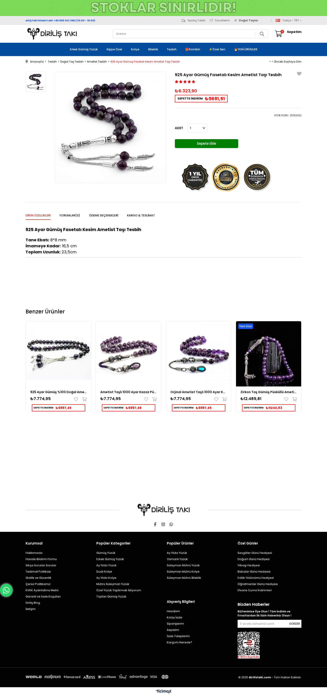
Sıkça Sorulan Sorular (41, 565)
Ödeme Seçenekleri (103, 215)
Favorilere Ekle (77, 399)
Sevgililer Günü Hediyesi (255, 553)
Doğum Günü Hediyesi (254, 559)
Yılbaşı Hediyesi (249, 565)
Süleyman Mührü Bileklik (184, 578)
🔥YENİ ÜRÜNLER (245, 49)
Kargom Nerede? (179, 642)
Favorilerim (222, 20)
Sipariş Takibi (196, 20)
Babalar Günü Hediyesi (254, 571)
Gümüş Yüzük (105, 553)
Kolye (135, 49)
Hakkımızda (34, 553)
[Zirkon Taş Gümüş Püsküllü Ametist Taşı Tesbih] (268, 353)
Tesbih (171, 49)
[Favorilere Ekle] (299, 74)
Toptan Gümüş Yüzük (111, 596)
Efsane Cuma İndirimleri (255, 590)
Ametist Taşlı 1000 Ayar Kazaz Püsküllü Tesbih (128, 392)
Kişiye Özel (114, 49)
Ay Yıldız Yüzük (106, 565)
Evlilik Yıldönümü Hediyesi (256, 578)
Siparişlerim (175, 624)
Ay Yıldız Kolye (106, 578)
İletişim (31, 609)
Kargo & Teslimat (141, 215)
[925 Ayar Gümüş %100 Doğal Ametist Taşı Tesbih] (58, 353)
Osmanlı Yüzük (177, 559)
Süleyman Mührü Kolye (183, 571)
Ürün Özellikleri (38, 215)
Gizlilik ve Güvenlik (38, 578)
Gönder (294, 624)
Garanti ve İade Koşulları (43, 596)
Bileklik (153, 49)
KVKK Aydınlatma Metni (42, 590)
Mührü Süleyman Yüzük (112, 584)
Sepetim (173, 630)
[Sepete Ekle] (83, 399)
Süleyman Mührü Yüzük (183, 565)
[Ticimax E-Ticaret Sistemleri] (164, 691)
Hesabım (173, 611)
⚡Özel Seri (217, 49)
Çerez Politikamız (38, 584)
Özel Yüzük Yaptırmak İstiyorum (118, 590)
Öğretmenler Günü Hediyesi (258, 584)
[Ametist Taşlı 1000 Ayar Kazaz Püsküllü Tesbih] (128, 353)
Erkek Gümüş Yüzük (84, 49)
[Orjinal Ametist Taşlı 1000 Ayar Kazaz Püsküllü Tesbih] (198, 353)
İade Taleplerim (178, 636)
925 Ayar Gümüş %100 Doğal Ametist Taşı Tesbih (58, 392)
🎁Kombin (192, 49)
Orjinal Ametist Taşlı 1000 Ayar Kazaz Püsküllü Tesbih (198, 392)
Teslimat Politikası (38, 571)
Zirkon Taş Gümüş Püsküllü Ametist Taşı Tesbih (268, 392)
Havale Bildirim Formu (41, 559)
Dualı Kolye (104, 571)
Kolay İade (174, 617)
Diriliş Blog (33, 603)
